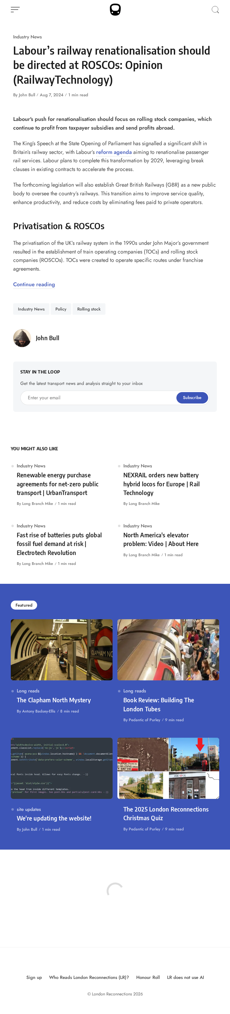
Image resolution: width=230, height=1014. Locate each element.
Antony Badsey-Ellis (38, 711)
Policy (60, 309)
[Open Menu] (15, 10)
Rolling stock (89, 309)
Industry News (27, 36)
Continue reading (34, 284)
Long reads (28, 690)
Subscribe (192, 397)
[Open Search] (215, 10)
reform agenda (114, 152)
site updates (29, 809)
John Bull (27, 95)
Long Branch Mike (37, 503)
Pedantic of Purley (144, 720)
